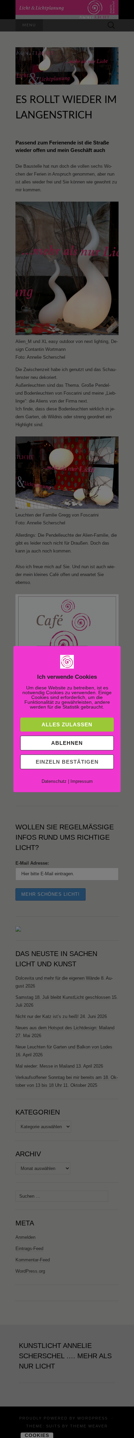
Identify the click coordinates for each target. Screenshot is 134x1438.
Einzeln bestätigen (67, 762)
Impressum (81, 781)
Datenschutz (54, 781)
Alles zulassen (67, 724)
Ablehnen (67, 743)
